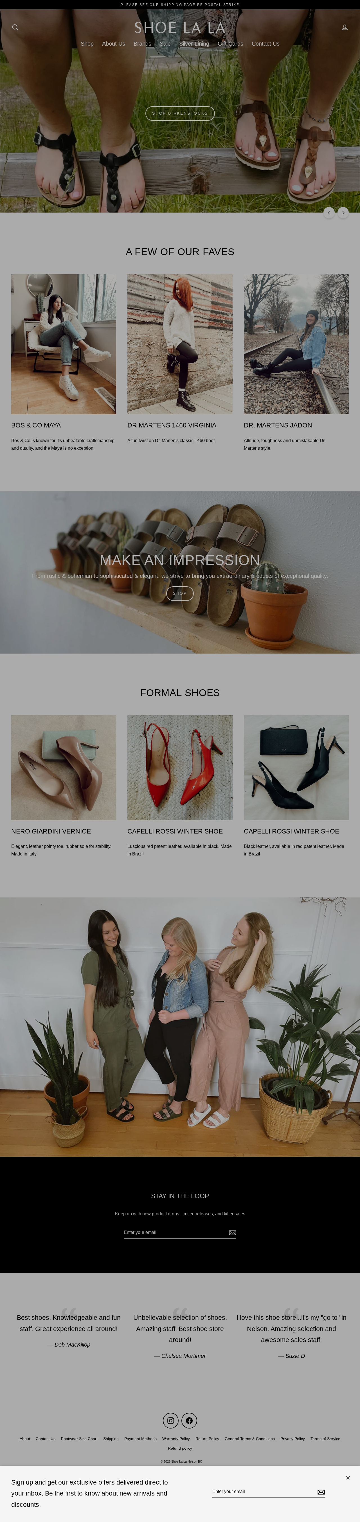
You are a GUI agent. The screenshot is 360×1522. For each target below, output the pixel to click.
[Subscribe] (320, 1491)
